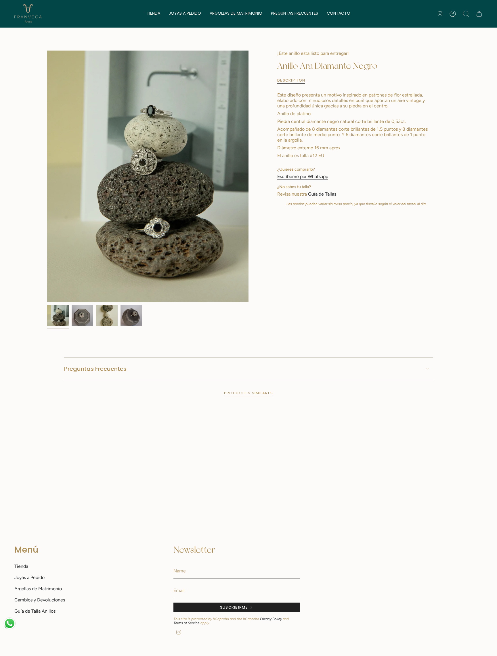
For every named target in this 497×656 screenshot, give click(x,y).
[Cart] (479, 14)
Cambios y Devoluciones (39, 600)
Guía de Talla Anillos (35, 611)
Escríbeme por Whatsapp (302, 176)
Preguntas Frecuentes (95, 369)
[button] (153, 13)
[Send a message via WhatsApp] (9, 623)
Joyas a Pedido (29, 577)
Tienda (21, 566)
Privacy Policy (271, 619)
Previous (47, 176)
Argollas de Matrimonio (38, 588)
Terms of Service (186, 623)
